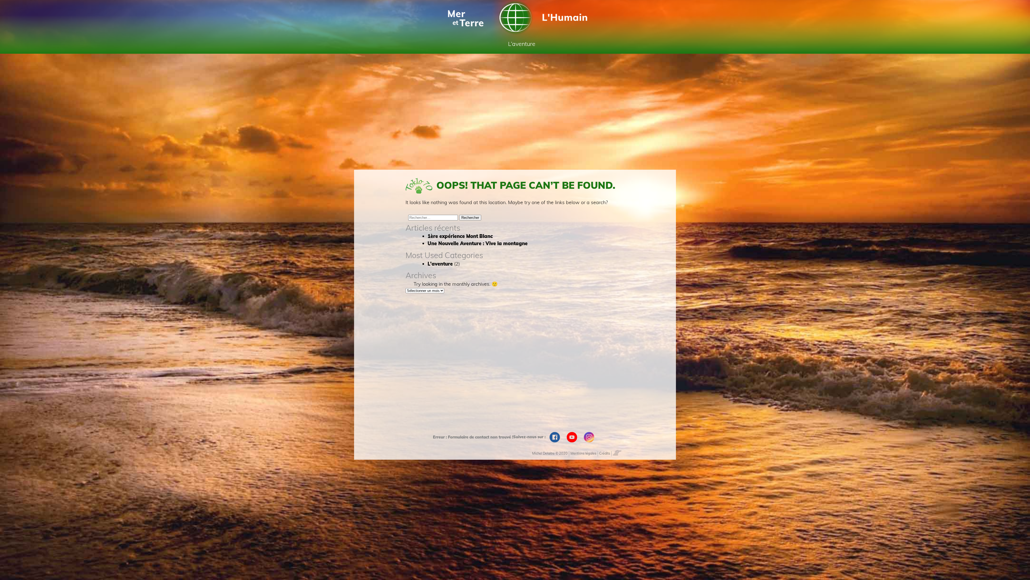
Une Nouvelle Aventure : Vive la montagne (478, 243)
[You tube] (571, 437)
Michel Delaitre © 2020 (550, 453)
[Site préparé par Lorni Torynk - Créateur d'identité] (618, 452)
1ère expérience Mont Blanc (460, 236)
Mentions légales (583, 453)
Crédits (604, 453)
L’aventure (521, 43)
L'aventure (440, 264)
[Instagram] (589, 437)
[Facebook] (554, 437)
